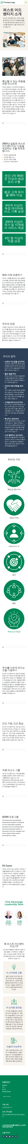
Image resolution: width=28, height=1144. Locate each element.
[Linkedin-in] (12, 1136)
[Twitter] (6, 1136)
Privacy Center (6, 1091)
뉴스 (3, 1087)
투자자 (4, 1089)
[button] (2, 917)
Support (4, 1085)
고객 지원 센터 (6, 1107)
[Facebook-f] (3, 1136)
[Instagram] (16, 1136)
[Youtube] (9, 1136)
